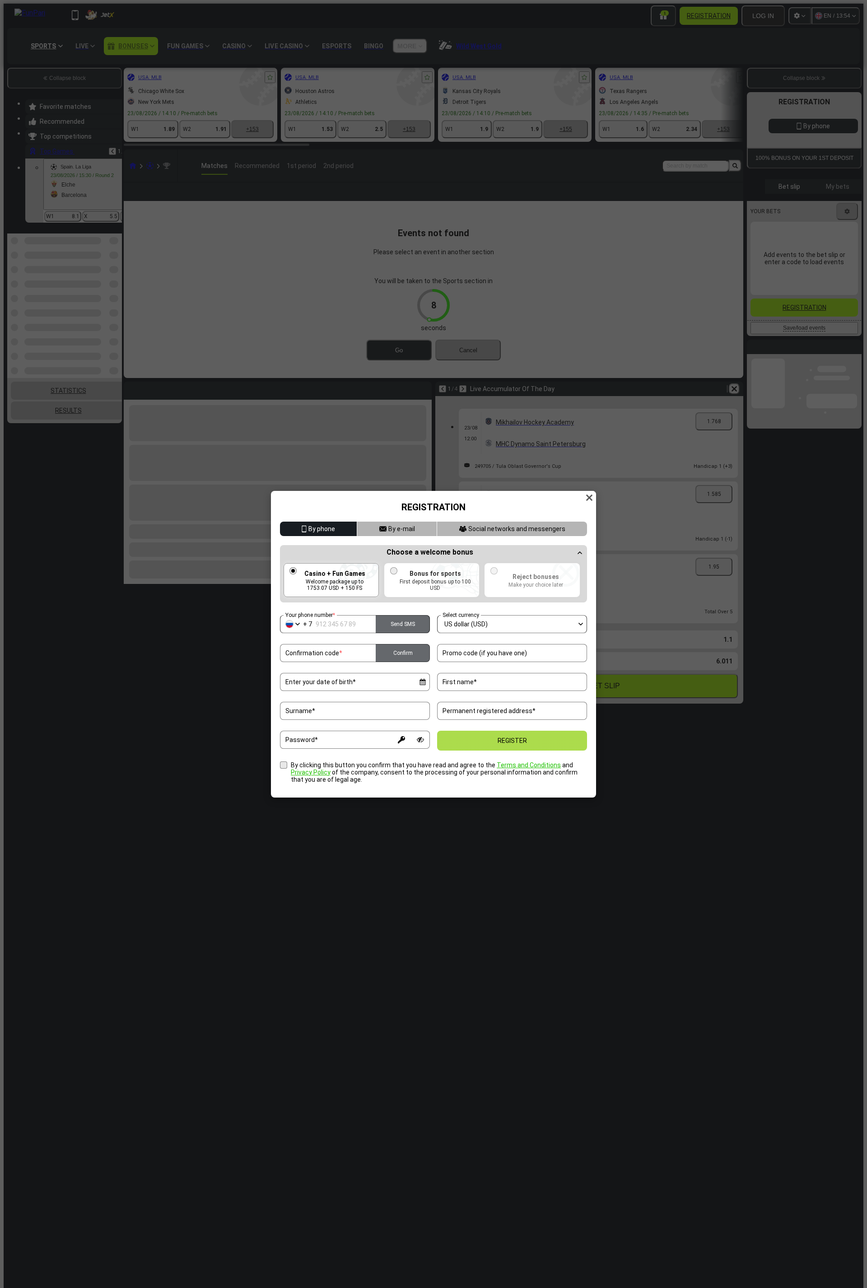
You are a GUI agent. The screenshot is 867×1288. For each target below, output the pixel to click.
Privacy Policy (311, 772)
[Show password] (420, 740)
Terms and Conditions (529, 765)
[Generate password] (401, 740)
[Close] (589, 497)
